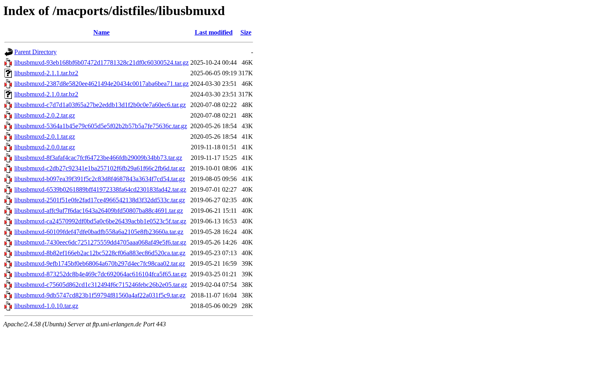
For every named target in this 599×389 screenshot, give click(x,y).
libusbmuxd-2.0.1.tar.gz (44, 136)
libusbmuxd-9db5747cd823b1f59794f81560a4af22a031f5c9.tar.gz (99, 295)
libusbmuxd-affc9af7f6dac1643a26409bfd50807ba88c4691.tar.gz (98, 210)
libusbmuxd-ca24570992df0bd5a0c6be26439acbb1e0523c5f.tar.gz (100, 221)
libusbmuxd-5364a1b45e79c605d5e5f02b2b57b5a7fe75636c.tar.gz (100, 125)
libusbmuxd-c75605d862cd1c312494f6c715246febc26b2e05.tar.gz (100, 284)
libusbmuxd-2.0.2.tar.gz (44, 115)
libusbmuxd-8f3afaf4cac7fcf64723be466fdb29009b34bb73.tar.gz (98, 157)
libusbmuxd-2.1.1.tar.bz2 (46, 73)
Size (245, 32)
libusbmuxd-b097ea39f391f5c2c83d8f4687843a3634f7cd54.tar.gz (99, 178)
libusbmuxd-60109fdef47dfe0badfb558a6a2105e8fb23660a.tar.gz (98, 231)
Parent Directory (35, 51)
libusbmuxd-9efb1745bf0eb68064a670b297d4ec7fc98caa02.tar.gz (99, 263)
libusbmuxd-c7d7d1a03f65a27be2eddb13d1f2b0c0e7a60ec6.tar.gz (100, 104)
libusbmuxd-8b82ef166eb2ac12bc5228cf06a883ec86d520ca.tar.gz (99, 252)
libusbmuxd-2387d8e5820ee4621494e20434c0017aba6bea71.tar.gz (101, 83)
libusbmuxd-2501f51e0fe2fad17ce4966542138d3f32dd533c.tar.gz (99, 200)
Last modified (214, 32)
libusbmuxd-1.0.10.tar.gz (46, 305)
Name (101, 32)
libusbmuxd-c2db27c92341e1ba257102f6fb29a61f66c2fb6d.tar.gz (99, 168)
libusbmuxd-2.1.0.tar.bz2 (46, 94)
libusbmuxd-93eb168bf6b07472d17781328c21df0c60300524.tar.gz (101, 62)
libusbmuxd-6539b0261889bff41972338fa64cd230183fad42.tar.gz (100, 189)
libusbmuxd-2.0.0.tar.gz (44, 147)
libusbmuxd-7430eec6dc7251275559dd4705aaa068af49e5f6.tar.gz (100, 242)
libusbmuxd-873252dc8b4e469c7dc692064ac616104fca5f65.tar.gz (100, 274)
